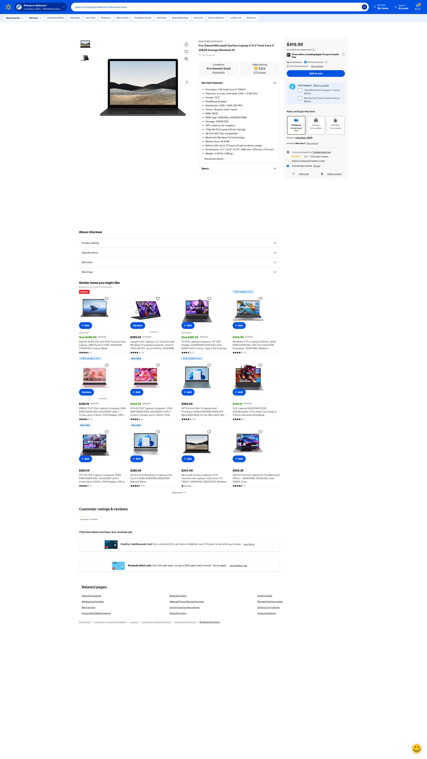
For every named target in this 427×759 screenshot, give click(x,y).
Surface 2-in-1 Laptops (268, 607)
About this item (90, 232)
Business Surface (178, 595)
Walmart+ (252, 17)
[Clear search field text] (357, 7)
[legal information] (313, 49)
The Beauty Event (142, 17)
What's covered (321, 85)
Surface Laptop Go (266, 613)
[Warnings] (275, 272)
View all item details (214, 158)
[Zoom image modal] (186, 59)
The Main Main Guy (321, 152)
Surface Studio (264, 595)
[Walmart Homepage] (8, 7)
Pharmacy (106, 17)
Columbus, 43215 (303, 137)
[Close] (62, 18)
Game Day (162, 17)
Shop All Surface (178, 613)
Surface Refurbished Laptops (96, 613)
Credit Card (235, 17)
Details (316, 165)
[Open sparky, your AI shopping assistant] (417, 749)
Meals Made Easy (180, 17)
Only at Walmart (216, 17)
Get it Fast (90, 17)
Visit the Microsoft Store (210, 41)
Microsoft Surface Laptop (270, 601)
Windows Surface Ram (93, 601)
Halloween (75, 17)
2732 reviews (259, 72)
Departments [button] (13, 17)
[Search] (364, 7)
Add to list (304, 173)
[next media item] (187, 82)
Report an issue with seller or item (308, 160)
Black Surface (88, 607)
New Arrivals (122, 17)
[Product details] (275, 243)
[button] (381, 7)
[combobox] (220, 7)
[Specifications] (275, 252)
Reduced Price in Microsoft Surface (187, 601)
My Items (198, 17)
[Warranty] (275, 262)
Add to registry (334, 173)
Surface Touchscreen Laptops (184, 607)
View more (177, 492)
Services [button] (33, 17)
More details (218, 72)
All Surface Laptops (91, 595)
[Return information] (325, 62)
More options (312, 143)
